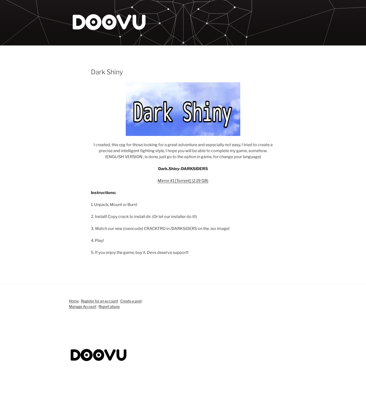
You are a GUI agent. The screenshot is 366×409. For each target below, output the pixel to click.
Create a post (131, 301)
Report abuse (109, 306)
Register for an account (99, 301)
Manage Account (82, 306)
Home (74, 301)
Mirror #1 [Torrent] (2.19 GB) (183, 180)
